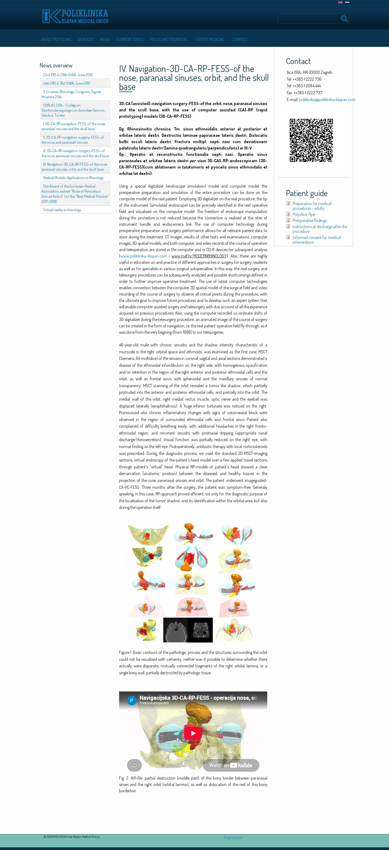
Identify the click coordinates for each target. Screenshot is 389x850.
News (105, 39)
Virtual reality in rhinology (62, 209)
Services (86, 39)
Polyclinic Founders (168, 39)
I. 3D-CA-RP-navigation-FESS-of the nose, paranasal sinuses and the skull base (73, 126)
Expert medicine (210, 39)
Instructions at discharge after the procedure (320, 229)
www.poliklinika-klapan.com (143, 256)
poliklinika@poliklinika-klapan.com (327, 99)
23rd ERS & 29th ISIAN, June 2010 (68, 74)
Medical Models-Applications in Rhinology (73, 177)
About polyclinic (56, 39)
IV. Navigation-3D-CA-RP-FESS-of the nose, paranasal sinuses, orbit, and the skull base (74, 166)
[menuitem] (55, 39)
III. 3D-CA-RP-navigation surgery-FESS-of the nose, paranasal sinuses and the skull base (75, 153)
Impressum (233, 837)
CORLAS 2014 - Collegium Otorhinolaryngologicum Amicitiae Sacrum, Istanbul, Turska (73, 110)
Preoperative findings (310, 220)
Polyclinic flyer (304, 214)
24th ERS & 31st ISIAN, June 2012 (66, 83)
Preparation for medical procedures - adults (312, 206)
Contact (240, 39)
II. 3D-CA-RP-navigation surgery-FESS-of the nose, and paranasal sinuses (73, 139)
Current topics (130, 39)
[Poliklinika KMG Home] (75, 13)
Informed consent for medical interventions (317, 240)
